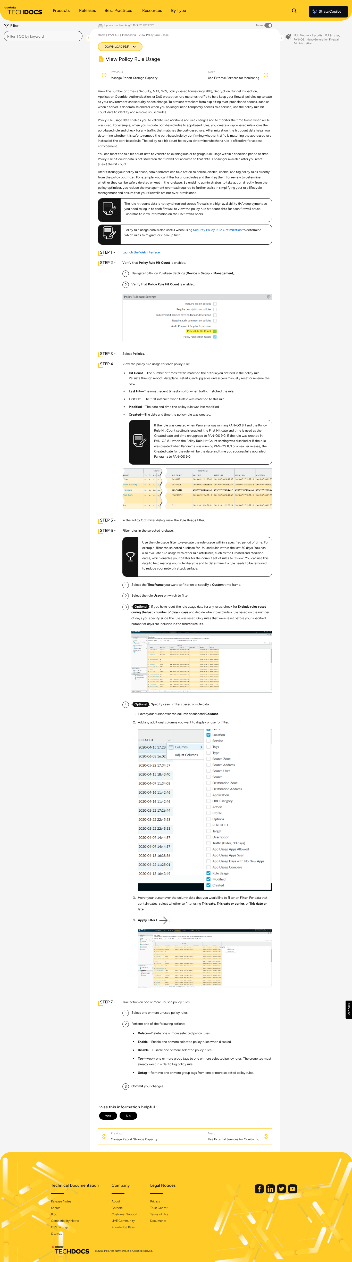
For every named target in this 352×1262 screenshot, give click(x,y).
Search (56, 1208)
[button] (349, 1010)
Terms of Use (159, 1214)
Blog (54, 1214)
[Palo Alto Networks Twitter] (282, 1192)
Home (101, 35)
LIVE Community (123, 1221)
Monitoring (129, 35)
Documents (158, 1221)
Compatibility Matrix (65, 1221)
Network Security (311, 35)
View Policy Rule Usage (154, 35)
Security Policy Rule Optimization (217, 230)
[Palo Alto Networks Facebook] (260, 1192)
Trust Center (158, 1208)
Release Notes (61, 1201)
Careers (117, 1208)
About (116, 1201)
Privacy (155, 1201)
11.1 (296, 35)
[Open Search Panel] (294, 12)
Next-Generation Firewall (323, 39)
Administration (303, 43)
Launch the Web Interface (141, 252)
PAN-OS (113, 35)
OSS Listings (60, 1227)
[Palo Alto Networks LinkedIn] (271, 1192)
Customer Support (124, 1214)
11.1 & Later (332, 35)
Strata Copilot (330, 11)
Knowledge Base (123, 1227)
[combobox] (43, 36)
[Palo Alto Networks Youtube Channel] (292, 1192)
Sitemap (56, 1233)
